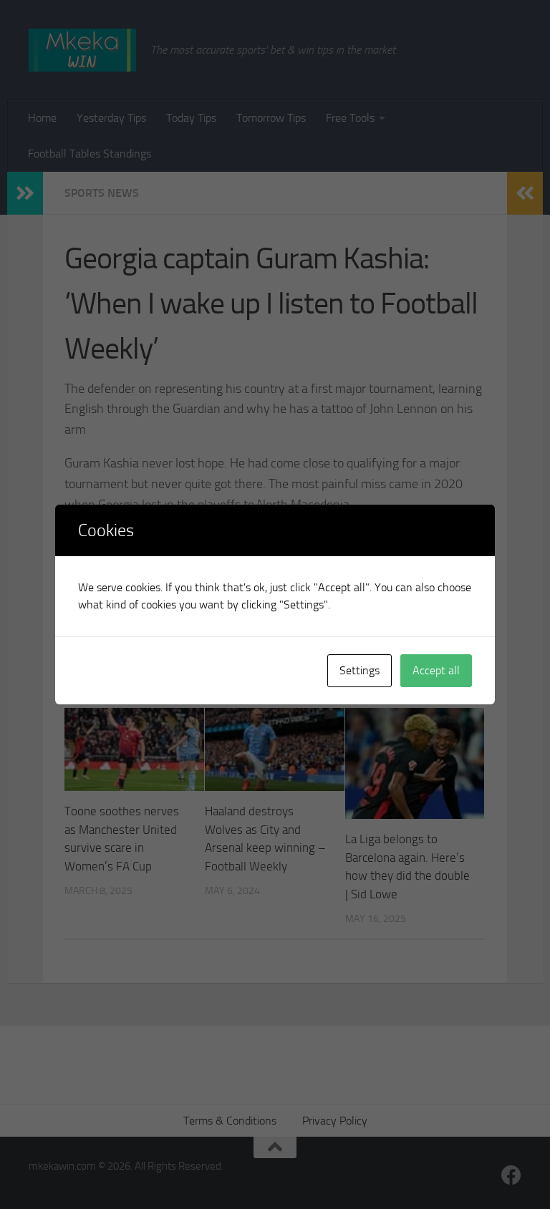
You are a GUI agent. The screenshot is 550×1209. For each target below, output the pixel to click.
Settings (359, 670)
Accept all (436, 670)
